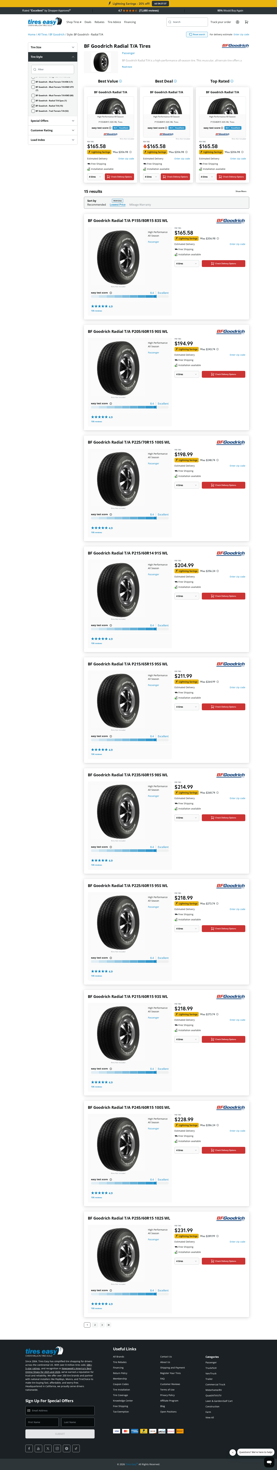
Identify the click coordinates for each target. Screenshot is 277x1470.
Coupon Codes (121, 1384)
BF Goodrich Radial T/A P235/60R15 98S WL (128, 774)
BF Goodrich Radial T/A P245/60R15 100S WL (129, 1107)
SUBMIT (60, 1434)
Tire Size (36, 47)
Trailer (209, 1378)
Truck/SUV (211, 1367)
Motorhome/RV (214, 1389)
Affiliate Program (169, 1400)
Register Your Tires (170, 1373)
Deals (88, 22)
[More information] (120, 81)
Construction (212, 1406)
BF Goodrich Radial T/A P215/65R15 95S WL (128, 664)
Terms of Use (167, 1389)
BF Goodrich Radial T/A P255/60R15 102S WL (129, 1218)
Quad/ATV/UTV (213, 1395)
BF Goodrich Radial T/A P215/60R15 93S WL (128, 996)
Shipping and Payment (172, 1367)
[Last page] (108, 1325)
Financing (130, 22)
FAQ (162, 1378)
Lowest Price (117, 204)
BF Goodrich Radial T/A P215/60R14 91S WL (128, 553)
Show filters (241, 191)
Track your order (221, 22)
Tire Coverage (120, 1395)
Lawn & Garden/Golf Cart (219, 1400)
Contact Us (166, 1356)
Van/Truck (211, 1373)
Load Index (38, 140)
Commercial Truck (215, 1384)
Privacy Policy (167, 1395)
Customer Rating (42, 130)
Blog (162, 1406)
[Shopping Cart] (246, 22)
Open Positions (168, 1411)
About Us (165, 1362)
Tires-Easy (131, 1464)
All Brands (118, 1356)
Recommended (96, 204)
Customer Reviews (170, 1384)
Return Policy (120, 1373)
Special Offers (39, 121)
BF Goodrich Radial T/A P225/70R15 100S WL (129, 442)
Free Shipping (120, 1406)
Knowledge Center (123, 1400)
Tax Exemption (121, 1411)
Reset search (199, 34)
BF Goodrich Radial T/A (110, 92)
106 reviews (96, 310)
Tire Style (37, 57)
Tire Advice (114, 22)
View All (210, 1417)
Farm (208, 1411)
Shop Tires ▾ (73, 22)
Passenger (128, 53)
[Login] (237, 22)
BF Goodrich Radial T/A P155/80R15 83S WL (128, 220)
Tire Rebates (120, 1362)
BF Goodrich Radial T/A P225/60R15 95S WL (128, 885)
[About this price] (130, 152)
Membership (120, 1378)
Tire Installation (121, 1389)
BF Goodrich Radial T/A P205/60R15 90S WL (128, 331)
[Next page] (102, 1325)
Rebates (99, 22)
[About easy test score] (110, 128)
